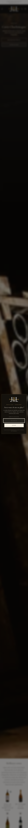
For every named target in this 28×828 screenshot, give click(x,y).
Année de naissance (14, 416)
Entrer (14, 425)
